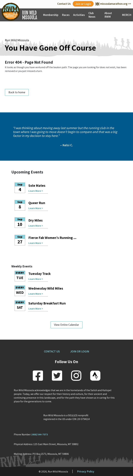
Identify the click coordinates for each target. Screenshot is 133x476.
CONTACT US (52, 351)
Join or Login (83, 4)
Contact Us (64, 4)
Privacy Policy (85, 471)
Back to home (16, 92)
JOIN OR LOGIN (79, 351)
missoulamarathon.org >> (115, 4)
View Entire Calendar (66, 325)
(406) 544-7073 (39, 434)
